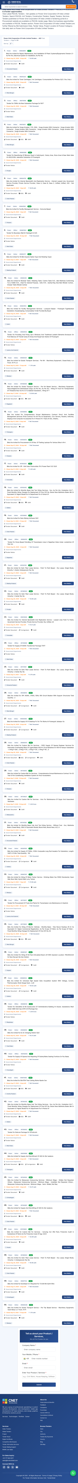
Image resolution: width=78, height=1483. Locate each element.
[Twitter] (12, 1467)
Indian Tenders (6, 1429)
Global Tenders (6, 1431)
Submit (39, 1384)
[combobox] (39, 1377)
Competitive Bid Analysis (9, 1442)
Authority (43, 1434)
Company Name (29, 1345)
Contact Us (43, 1418)
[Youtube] (16, 1467)
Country (42, 1439)
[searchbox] (39, 1376)
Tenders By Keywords (46, 1436)
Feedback (43, 1405)
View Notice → (68, 69)
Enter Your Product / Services (34, 1373)
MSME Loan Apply (7, 1449)
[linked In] (8, 1467)
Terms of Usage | (47, 1475)
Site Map (42, 1444)
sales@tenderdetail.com (10, 1460)
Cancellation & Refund (46, 1415)
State (41, 1429)
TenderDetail (51, 1478)
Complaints (43, 1407)
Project (4, 1434)
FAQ (41, 1420)
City (41, 1431)
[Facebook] (4, 1467)
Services (5, 1416)
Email (25, 1364)
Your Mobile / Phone (30, 1354)
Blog (41, 1442)
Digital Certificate (7, 1439)
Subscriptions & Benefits (47, 1402)
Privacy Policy (57, 1475)
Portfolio (21, 1416)
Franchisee (43, 1410)
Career (27, 1416)
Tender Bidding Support (9, 1447)
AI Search (72, 6)
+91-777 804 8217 (8, 1458)
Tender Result (6, 1436)
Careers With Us (45, 1412)
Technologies (13, 1416)
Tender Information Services (10, 1444)
